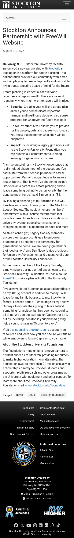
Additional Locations (53, 444)
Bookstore (28, 408)
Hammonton (47, 456)
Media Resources (49, 421)
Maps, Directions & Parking (38, 494)
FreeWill (53, 68)
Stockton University (21, 4)
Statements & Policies (22, 434)
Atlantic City (46, 450)
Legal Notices (47, 414)
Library (30, 414)
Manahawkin (47, 463)
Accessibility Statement (38, 498)
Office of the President (52, 408)
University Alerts (49, 434)
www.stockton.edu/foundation (45, 385)
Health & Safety (25, 427)
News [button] (19, 394)
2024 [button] (32, 394)
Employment (27, 421)
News (10, 18)
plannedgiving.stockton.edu (28, 330)
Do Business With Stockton (55, 427)
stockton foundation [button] (53, 394)
